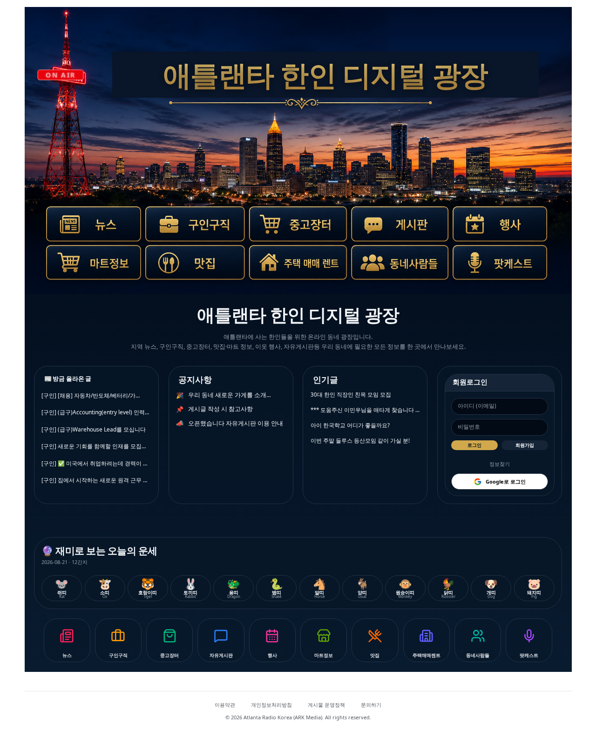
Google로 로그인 (506, 481)
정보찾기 (499, 463)
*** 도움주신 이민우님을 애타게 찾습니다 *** (365, 409)
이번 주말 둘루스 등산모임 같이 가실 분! (360, 440)
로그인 (474, 445)
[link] (89, 229)
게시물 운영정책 (326, 704)
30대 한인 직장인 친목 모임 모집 (351, 394)
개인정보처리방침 (271, 704)
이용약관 (225, 704)
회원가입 (524, 445)
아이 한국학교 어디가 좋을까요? (350, 425)
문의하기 (371, 704)
